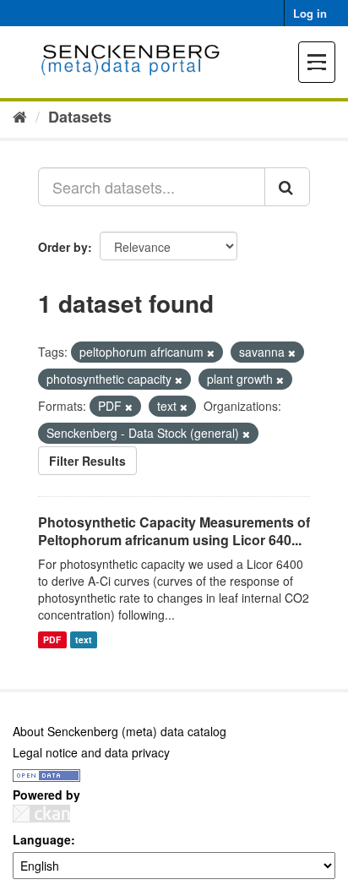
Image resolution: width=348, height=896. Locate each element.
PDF (52, 639)
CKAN (41, 813)
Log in (310, 13)
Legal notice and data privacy (91, 752)
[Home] (20, 116)
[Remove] (211, 352)
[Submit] (287, 186)
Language (42, 839)
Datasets (79, 117)
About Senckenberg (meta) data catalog (119, 731)
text (83, 639)
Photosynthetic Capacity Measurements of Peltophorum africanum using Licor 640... (174, 530)
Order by (63, 246)
